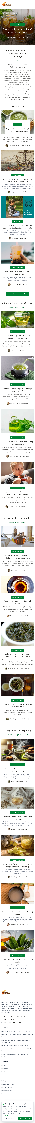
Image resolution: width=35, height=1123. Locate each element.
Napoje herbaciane (17, 25)
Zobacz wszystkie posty (17, 307)
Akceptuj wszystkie (25, 1118)
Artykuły (4, 1027)
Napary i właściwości (17, 332)
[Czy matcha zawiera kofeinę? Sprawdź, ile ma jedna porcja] (17, 122)
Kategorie (5, 1077)
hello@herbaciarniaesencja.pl (12, 1022)
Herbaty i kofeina (17, 551)
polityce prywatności (8, 1115)
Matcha (17, 124)
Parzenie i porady (17, 764)
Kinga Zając (4, 1068)
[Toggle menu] (32, 4)
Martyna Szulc (5, 1065)
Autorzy (4, 1061)
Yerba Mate (17, 221)
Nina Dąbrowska (6, 1072)
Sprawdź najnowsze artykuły (17, 294)
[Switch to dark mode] (28, 4)
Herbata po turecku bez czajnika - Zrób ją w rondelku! (17, 1031)
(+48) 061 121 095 (9, 1019)
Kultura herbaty (17, 175)
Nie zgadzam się (10, 1118)
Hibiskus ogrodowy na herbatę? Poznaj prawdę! (15, 1045)
